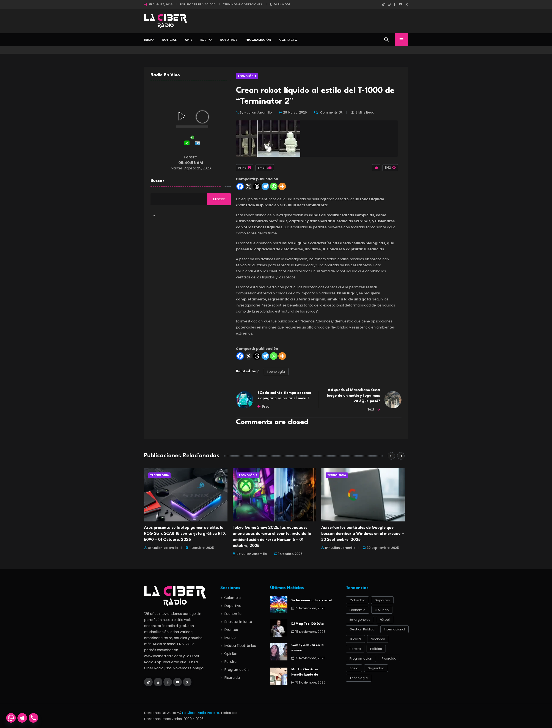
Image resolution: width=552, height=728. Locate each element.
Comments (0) (331, 112)
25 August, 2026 (160, 4)
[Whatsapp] (274, 186)
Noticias (169, 40)
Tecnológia (247, 76)
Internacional (394, 629)
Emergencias (360, 619)
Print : (242, 168)
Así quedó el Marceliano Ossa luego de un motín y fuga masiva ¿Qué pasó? (353, 395)
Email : (263, 168)
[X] (248, 186)
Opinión (230, 653)
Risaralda (232, 677)
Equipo (206, 40)
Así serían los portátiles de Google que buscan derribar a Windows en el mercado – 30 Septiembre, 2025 (274, 534)
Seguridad (376, 668)
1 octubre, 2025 (202, 554)
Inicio (149, 40)
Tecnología (276, 371)
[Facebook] (240, 186)
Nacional (378, 639)
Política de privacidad (197, 4)
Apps (188, 40)
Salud (354, 668)
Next (371, 409)
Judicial (355, 639)
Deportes (382, 600)
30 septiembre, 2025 (294, 548)
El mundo (382, 610)
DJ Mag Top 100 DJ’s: (307, 624)
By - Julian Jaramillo (256, 112)
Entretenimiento (238, 621)
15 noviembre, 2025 (310, 608)
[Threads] (257, 186)
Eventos (231, 629)
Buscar (158, 181)
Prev (266, 406)
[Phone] (33, 718)
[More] (282, 186)
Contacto (288, 40)
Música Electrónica (240, 645)
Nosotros (228, 40)
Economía (233, 613)
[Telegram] (265, 186)
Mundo (230, 637)
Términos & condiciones (242, 4)
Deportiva (232, 605)
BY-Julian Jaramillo (163, 554)
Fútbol (385, 619)
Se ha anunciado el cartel (311, 600)
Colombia (232, 597)
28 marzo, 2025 (295, 112)
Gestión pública (362, 629)
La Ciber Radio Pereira (200, 712)
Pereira (230, 661)
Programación (258, 40)
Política (376, 648)
